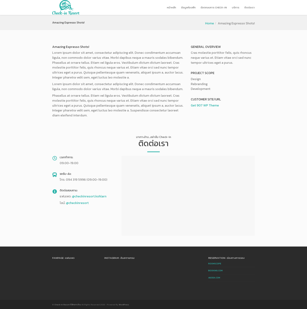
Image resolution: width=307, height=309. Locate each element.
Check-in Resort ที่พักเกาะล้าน (67, 304)
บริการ (235, 7)
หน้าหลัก (171, 7)
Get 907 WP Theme (205, 105)
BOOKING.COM (215, 270)
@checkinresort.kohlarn (89, 196)
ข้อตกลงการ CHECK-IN (214, 7)
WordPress (124, 304)
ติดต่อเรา (249, 7)
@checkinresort (77, 202)
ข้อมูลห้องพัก (188, 7)
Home (209, 23)
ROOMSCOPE (214, 263)
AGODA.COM (214, 277)
